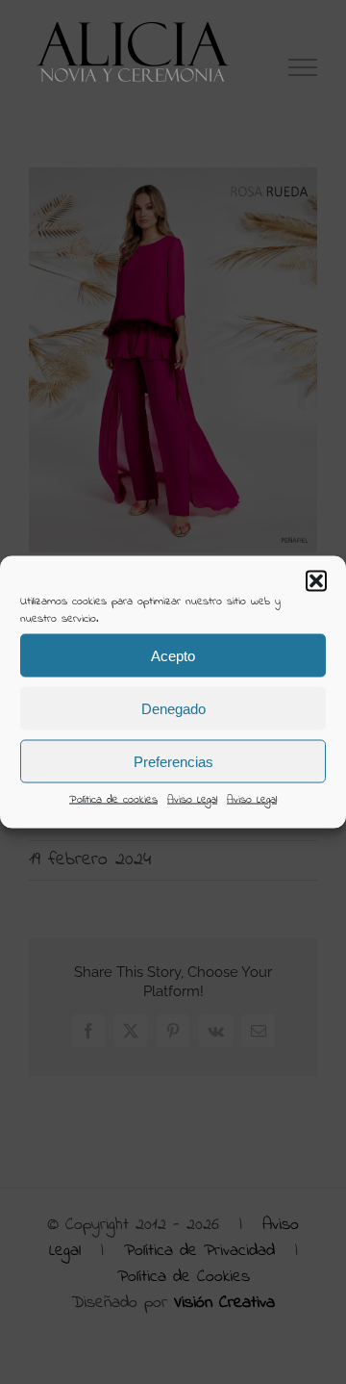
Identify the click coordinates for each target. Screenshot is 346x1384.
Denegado (173, 708)
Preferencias (173, 761)
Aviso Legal (192, 799)
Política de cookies (113, 799)
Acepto (173, 655)
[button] (316, 581)
